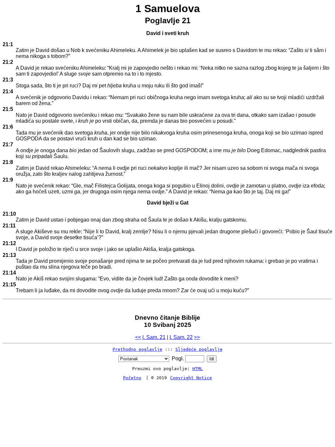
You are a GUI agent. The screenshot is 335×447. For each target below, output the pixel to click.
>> (197, 337)
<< (138, 337)
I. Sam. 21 (154, 337)
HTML (197, 368)
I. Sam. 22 (181, 337)
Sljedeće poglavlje (198, 349)
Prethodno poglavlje (137, 349)
